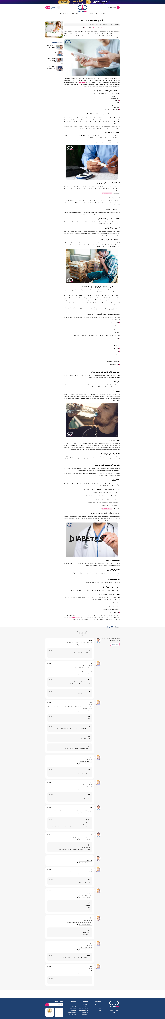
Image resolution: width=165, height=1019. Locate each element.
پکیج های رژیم (83, 13)
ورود (113, 7)
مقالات (111, 24)
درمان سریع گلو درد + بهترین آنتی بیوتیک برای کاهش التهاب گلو (51, 60)
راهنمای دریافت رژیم (93, 13)
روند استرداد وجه (73, 1010)
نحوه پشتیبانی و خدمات (83, 1010)
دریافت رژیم (48, 7)
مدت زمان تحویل (72, 1008)
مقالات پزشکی (105, 24)
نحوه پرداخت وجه (85, 1012)
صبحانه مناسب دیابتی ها (107, 193)
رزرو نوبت (53, 7)
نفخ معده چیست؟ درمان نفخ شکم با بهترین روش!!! (51, 67)
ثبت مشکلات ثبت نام (64, 13)
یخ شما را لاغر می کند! (52, 52)
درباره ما (99, 1010)
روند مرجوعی (73, 1006)
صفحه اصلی (102, 13)
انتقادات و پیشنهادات (72, 1012)
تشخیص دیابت (82, 82)
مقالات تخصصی (74, 13)
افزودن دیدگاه (115, 644)
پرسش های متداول (72, 1014)
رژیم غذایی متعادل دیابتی (74, 617)
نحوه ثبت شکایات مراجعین (83, 1008)
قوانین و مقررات (85, 1014)
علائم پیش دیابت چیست (107, 508)
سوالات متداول (98, 1004)
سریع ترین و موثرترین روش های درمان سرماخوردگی (51, 46)
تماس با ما (99, 1008)
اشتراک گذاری (90, 27)
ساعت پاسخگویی (72, 1004)
